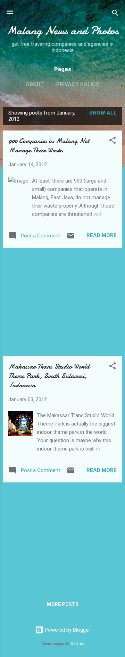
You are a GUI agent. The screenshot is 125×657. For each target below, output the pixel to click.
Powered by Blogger (66, 630)
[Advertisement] (62, 302)
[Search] (115, 14)
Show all (103, 113)
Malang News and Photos (62, 31)
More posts (62, 604)
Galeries (78, 643)
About (35, 84)
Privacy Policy (77, 84)
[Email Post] (71, 238)
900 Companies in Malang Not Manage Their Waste (48, 145)
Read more (101, 235)
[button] (112, 141)
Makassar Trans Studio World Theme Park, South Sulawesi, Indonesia (49, 376)
